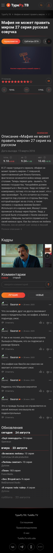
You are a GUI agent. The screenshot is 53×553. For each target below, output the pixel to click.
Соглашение (26, 522)
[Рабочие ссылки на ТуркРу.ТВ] (40, 546)
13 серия (16, 440)
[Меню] (3, 5)
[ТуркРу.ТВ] (18, 5)
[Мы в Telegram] (22, 546)
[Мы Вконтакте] (12, 546)
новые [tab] (4, 278)
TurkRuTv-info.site (27, 538)
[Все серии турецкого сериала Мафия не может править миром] (26, 90)
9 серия (15, 481)
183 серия (10, 472)
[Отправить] (48, 284)
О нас (26, 533)
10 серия (17, 455)
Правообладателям (26, 528)
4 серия (18, 489)
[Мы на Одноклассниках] (31, 546)
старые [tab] (16, 278)
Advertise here (42, 133)
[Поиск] (41, 5)
